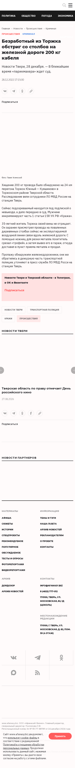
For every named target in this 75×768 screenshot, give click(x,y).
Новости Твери (13, 309)
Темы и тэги (48, 517)
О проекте (46, 541)
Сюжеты (7, 523)
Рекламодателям (52, 535)
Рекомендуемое (12, 541)
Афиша (6, 517)
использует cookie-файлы (22, 737)
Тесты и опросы (12, 558)
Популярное (10, 546)
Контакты (47, 546)
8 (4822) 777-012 (49, 591)
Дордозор (8, 585)
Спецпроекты (11, 535)
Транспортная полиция (44, 309)
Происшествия (29, 318)
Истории (7, 529)
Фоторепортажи (13, 564)
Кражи (8, 318)
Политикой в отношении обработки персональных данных (23, 746)
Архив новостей (51, 529)
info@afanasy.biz (51, 585)
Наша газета (48, 523)
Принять (60, 736)
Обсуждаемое (11, 552)
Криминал (28, 34)
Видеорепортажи (13, 570)
